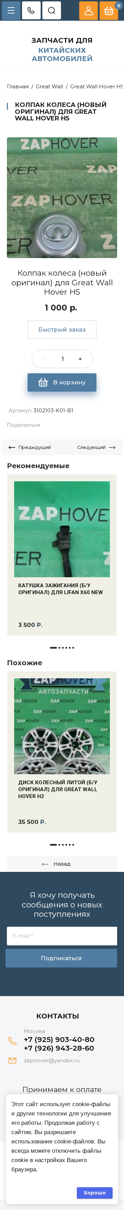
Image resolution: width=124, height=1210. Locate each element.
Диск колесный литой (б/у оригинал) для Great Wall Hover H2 (57, 789)
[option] (62, 197)
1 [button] (53, 648)
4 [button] (66, 648)
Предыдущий (34, 447)
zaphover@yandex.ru (52, 1060)
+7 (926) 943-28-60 (59, 1048)
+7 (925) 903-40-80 (59, 1039)
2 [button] (59, 648)
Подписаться (61, 958)
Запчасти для (62, 40)
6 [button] (73, 648)
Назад (62, 863)
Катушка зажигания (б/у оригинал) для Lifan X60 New (60, 589)
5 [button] (70, 648)
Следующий (91, 447)
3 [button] (63, 648)
